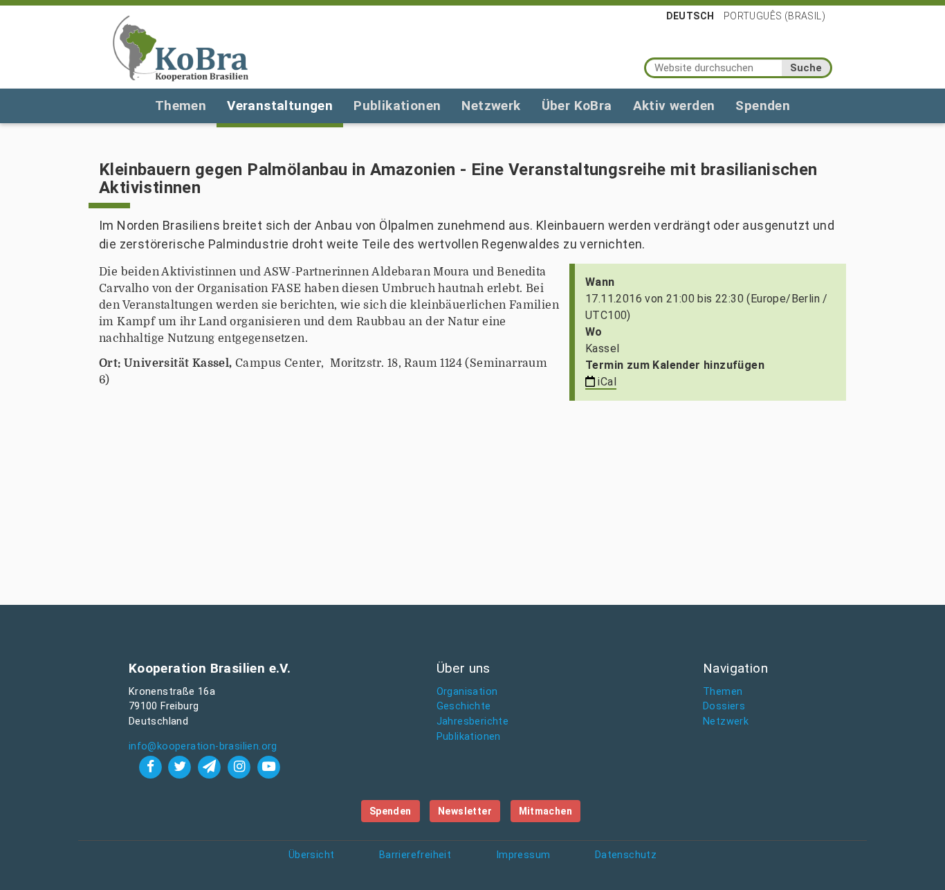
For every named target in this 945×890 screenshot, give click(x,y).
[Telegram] (211, 766)
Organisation (467, 692)
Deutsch (690, 15)
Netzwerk (490, 105)
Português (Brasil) (774, 15)
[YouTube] (268, 766)
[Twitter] (181, 766)
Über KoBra (577, 105)
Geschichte (464, 706)
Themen (180, 105)
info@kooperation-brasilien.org (203, 746)
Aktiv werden (674, 105)
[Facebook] (152, 766)
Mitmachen (546, 811)
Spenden (762, 105)
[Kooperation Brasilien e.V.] (180, 47)
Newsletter (465, 811)
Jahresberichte (473, 721)
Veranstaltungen (280, 105)
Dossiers (724, 706)
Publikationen (397, 105)
